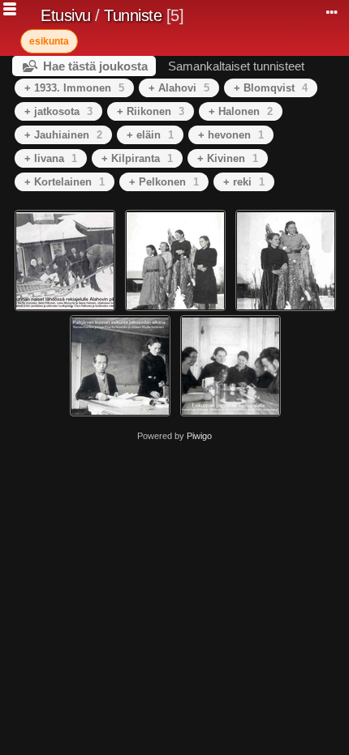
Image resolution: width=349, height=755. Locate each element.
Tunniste (133, 15)
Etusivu (66, 15)
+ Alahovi (179, 88)
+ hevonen (231, 135)
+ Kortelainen (64, 182)
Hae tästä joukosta (95, 66)
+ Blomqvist (271, 88)
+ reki (244, 182)
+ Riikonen (150, 111)
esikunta (49, 41)
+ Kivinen (227, 158)
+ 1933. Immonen (74, 88)
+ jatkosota (58, 111)
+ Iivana (50, 158)
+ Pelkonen (164, 182)
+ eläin (150, 135)
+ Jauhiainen (63, 135)
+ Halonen (241, 111)
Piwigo (199, 436)
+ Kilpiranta (137, 158)
